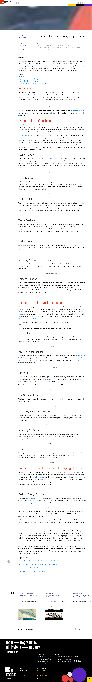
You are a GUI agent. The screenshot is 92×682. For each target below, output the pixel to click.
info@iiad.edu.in (42, 675)
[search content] (67, 5)
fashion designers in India (57, 49)
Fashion (78, 47)
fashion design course (68, 45)
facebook (9, 564)
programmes (28, 642)
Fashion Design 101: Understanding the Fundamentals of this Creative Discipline (43, 561)
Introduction (22, 76)
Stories (13, 593)
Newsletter (88, 5)
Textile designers (56, 45)
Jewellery (21, 264)
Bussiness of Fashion (69, 47)
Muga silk (49, 379)
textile (49, 92)
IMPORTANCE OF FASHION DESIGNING (31, 571)
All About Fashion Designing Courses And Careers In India (36, 568)
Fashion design (23, 135)
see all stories (17, 5)
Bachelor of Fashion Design (44, 47)
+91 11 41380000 (42, 671)
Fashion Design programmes (27, 319)
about (9, 642)
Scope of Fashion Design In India (28, 81)
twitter (15, 564)
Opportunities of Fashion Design (28, 79)
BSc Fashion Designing (58, 47)
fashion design (39, 477)
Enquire (72, 5)
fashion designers (69, 49)
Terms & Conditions (41, 678)
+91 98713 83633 (43, 673)
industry (34, 646)
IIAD (23, 516)
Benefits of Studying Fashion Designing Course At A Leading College (40, 564)
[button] (79, 629)
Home (81, 2)
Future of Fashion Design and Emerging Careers (33, 83)
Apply (80, 5)
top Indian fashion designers (44, 45)
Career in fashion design (43, 49)
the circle (11, 651)
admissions (13, 646)
